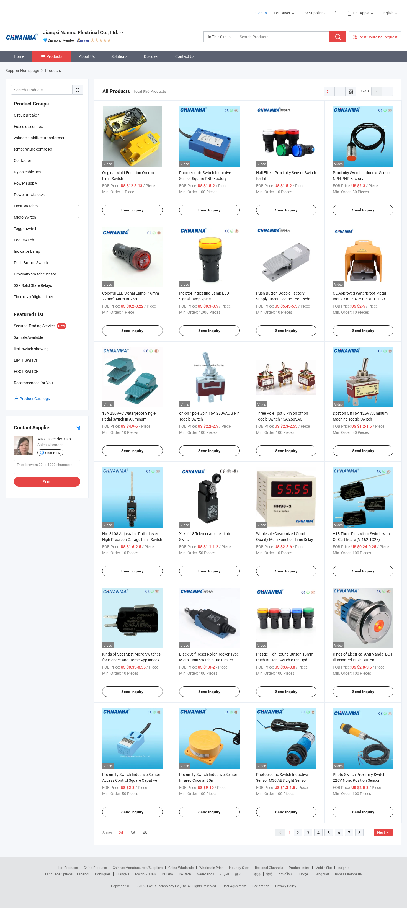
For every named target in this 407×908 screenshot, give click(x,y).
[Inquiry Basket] (338, 13)
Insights (343, 867)
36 (133, 832)
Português (102, 874)
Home (19, 56)
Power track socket (30, 194)
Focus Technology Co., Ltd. (167, 886)
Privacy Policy (285, 886)
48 (145, 832)
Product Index (299, 867)
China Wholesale (181, 867)
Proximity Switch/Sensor (35, 274)
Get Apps (360, 13)
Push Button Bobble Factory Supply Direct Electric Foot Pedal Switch (283, 298)
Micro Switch (25, 217)
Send (47, 481)
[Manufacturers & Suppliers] (41, 10)
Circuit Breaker (26, 115)
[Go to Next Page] (387, 91)
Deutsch (185, 874)
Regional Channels (269, 867)
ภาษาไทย (285, 874)
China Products (95, 867)
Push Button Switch (31, 262)
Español (83, 874)
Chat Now (52, 452)
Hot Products (68, 867)
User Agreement (234, 886)
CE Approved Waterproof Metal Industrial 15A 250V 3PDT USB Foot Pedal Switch (359, 298)
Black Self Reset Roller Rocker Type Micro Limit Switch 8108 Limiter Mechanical (209, 659)
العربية (224, 874)
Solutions (119, 56)
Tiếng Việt (321, 874)
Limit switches (26, 205)
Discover (151, 56)
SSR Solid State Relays (33, 285)
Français (122, 874)
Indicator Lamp (27, 251)
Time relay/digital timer (33, 296)
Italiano (167, 874)
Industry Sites (239, 867)
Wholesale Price (211, 867)
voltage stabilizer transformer (39, 137)
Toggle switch (25, 228)
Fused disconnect (29, 126)
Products (54, 56)
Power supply (25, 183)
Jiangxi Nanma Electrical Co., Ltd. (80, 32)
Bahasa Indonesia (348, 874)
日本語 (256, 874)
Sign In (261, 13)
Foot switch (24, 240)
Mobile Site (323, 867)
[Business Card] (78, 428)
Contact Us (184, 56)
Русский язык (145, 874)
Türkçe (303, 874)
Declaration (260, 886)
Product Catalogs (35, 398)
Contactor (22, 160)
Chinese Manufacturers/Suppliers (138, 867)
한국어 (240, 874)
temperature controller (33, 149)
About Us (87, 56)
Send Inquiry (132, 210)
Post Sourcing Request (378, 37)
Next (381, 832)
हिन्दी (269, 874)
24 (121, 832)
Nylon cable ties (27, 171)
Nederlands (205, 874)
